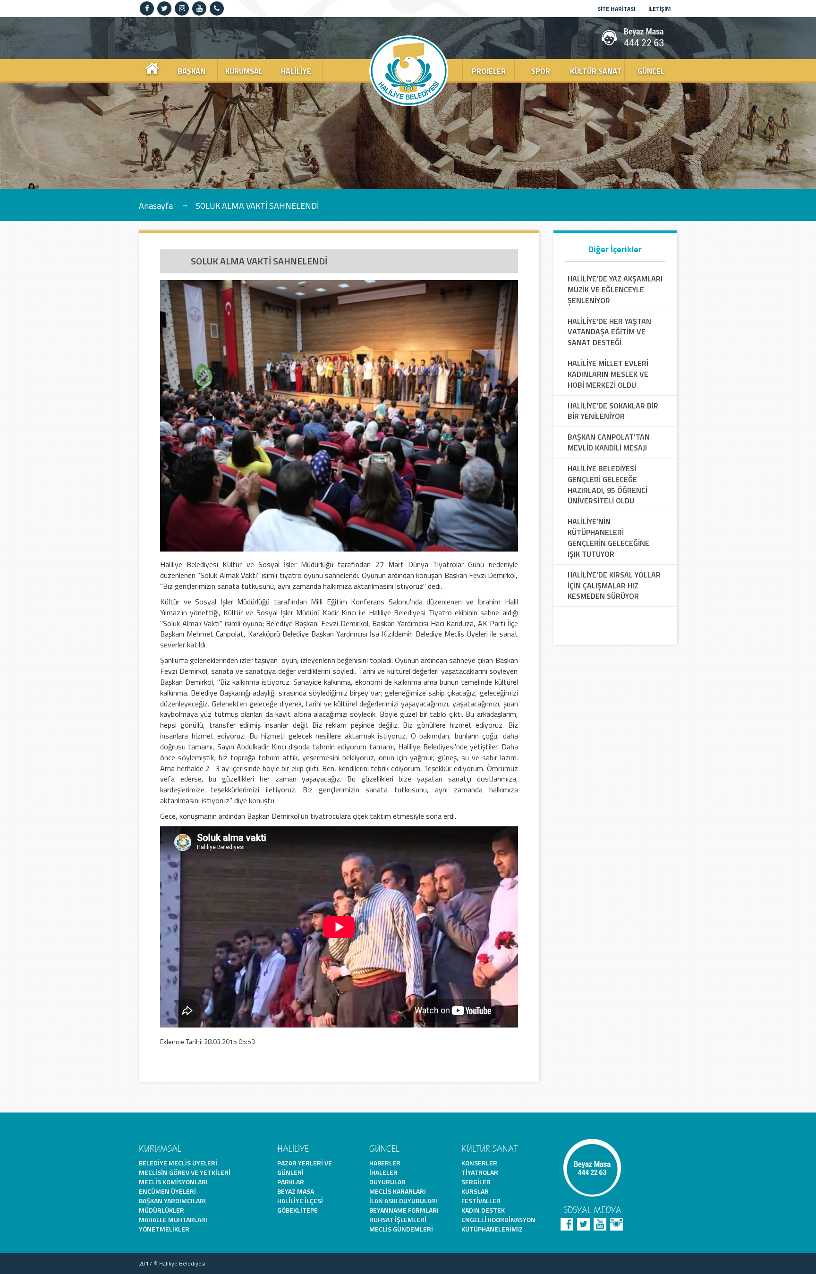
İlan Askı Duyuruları (403, 1201)
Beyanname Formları (404, 1210)
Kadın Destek (483, 1210)
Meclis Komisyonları (173, 1182)
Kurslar (475, 1191)
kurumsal (244, 70)
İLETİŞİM (659, 8)
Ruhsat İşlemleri (397, 1219)
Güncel (651, 70)
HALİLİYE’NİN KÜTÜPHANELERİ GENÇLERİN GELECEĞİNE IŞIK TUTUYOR (608, 537)
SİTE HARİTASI (616, 8)
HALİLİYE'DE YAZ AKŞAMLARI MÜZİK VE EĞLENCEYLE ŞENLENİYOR (615, 289)
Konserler (479, 1163)
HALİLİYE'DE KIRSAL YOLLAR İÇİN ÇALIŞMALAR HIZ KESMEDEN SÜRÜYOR (614, 585)
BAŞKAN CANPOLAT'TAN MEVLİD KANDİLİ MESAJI (609, 442)
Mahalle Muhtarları (173, 1219)
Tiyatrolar (479, 1172)
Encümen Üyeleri (167, 1191)
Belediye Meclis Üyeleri (178, 1163)
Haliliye (296, 70)
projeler (489, 70)
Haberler (384, 1163)
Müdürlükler (161, 1210)
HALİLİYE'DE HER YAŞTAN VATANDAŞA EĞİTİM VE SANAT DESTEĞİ (609, 332)
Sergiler (476, 1182)
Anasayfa (156, 205)
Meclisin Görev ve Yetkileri (184, 1172)
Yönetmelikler (164, 1229)
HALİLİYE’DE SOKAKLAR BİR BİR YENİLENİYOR (613, 411)
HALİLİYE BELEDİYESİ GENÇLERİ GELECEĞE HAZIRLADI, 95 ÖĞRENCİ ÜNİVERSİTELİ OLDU (607, 484)
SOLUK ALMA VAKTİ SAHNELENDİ (257, 205)
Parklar (290, 1182)
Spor (540, 70)
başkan (191, 70)
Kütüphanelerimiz (492, 1229)
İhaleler (383, 1172)
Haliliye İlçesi (300, 1201)
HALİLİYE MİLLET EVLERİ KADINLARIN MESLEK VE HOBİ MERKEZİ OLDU (608, 374)
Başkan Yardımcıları (172, 1201)
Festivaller (481, 1201)
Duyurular (387, 1182)
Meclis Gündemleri (401, 1229)
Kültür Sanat (595, 70)
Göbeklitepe (297, 1210)
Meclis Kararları (397, 1191)
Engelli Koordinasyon (498, 1219)
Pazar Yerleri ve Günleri (304, 1167)
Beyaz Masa (295, 1191)
